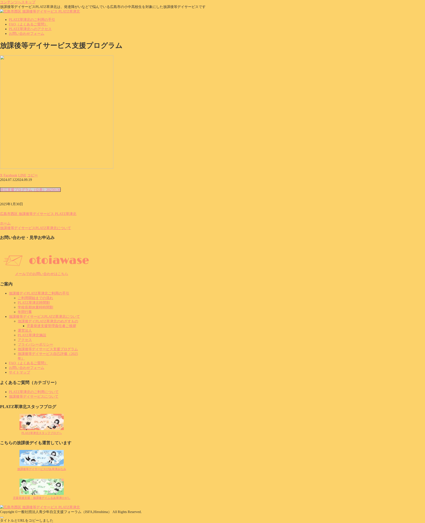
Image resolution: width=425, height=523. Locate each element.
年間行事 (25, 312)
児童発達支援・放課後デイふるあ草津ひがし (41, 498)
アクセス (25, 340)
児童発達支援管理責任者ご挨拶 (51, 326)
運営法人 (25, 330)
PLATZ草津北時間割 (34, 302)
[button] (32, 175)
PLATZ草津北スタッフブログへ (41, 433)
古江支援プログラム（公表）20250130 (30, 190)
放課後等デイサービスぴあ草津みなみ (41, 469)
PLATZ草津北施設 (32, 335)
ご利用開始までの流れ (35, 298)
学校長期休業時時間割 (35, 307)
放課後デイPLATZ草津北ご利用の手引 (39, 293)
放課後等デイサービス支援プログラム (48, 349)
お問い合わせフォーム (26, 368)
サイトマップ (19, 372)
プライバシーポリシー (35, 344)
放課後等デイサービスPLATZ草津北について (44, 316)
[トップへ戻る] (2, 517)
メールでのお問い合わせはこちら (41, 274)
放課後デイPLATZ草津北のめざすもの (48, 321)
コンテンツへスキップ (17, 2)
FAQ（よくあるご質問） (28, 363)
